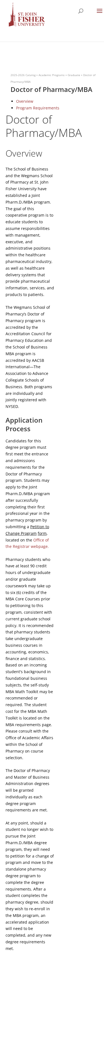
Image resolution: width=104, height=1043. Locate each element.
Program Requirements (37, 108)
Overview (24, 101)
